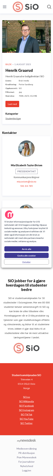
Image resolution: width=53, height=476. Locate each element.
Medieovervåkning (26, 448)
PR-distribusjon (26, 452)
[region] (26, 238)
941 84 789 (26, 186)
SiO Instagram (26, 410)
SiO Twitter (26, 423)
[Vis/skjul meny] (5, 7)
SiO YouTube (26, 418)
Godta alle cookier (26, 255)
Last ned (12, 103)
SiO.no (26, 396)
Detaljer (26, 262)
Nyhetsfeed (26, 466)
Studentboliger (13, 118)
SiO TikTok (26, 414)
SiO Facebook (26, 405)
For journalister (26, 461)
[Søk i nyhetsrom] (49, 7)
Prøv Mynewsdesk (26, 457)
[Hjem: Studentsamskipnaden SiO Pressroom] (25, 7)
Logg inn (26, 470)
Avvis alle (26, 249)
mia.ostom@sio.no (26, 181)
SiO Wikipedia (26, 401)
